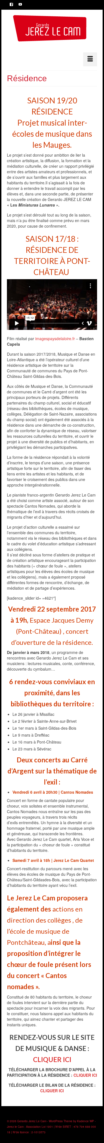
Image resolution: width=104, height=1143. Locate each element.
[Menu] (90, 59)
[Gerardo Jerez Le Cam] (49, 28)
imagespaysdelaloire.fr (55, 338)
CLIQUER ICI (52, 1059)
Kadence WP (85, 1121)
